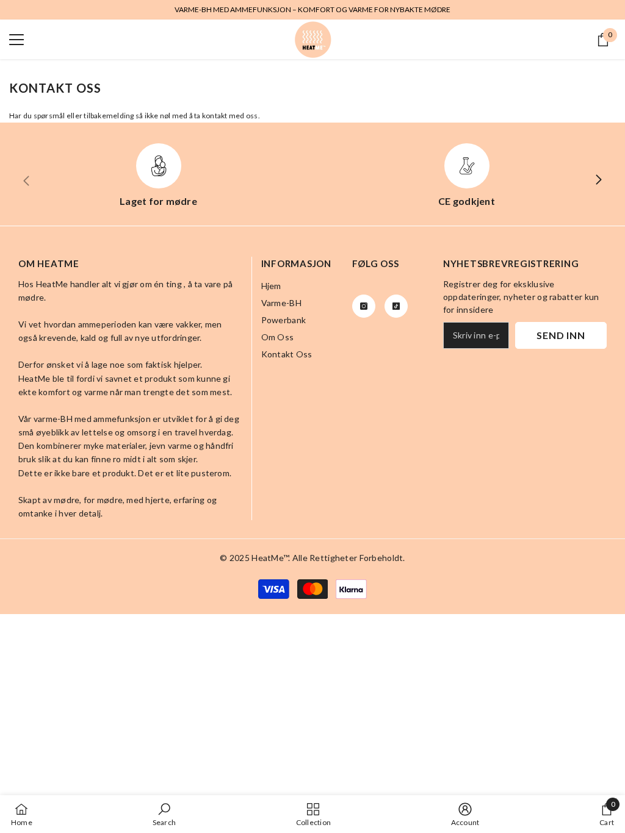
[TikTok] (396, 306)
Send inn (560, 335)
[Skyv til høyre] (598, 180)
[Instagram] (363, 306)
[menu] (16, 39)
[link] (164, 814)
